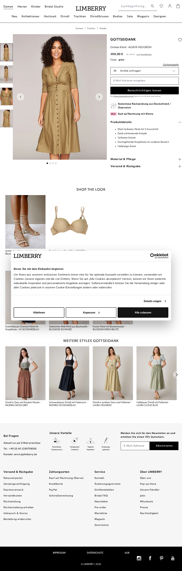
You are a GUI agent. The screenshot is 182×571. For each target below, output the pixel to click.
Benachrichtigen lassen (145, 90)
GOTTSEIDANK (123, 39)
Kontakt (99, 478)
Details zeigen (152, 301)
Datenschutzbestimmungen (123, 96)
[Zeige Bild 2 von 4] (50, 163)
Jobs (142, 495)
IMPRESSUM (59, 553)
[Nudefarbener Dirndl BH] (69, 222)
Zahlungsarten (59, 472)
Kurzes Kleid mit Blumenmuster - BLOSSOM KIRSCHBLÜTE (109, 328)
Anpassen (89, 312)
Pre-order (100, 507)
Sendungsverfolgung (17, 484)
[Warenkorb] (178, 6)
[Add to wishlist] (180, 40)
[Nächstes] (99, 96)
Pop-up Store (148, 484)
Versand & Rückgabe (18, 472)
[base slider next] (176, 374)
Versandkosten (13, 495)
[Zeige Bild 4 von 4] (56, 163)
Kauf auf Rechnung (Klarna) (66, 478)
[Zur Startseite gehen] (91, 6)
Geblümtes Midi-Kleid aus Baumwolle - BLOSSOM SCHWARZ (69, 328)
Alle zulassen (143, 312)
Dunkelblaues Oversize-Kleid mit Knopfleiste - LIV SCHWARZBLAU (22, 328)
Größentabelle (171, 65)
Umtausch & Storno (16, 513)
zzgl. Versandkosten (144, 55)
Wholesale (146, 501)
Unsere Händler (150, 490)
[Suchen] (152, 6)
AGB (127, 553)
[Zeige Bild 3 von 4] (53, 163)
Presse (144, 507)
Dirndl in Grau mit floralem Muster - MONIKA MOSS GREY (23, 404)
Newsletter (101, 501)
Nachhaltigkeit (149, 513)
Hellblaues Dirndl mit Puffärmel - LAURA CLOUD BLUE (152, 404)
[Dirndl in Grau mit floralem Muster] (25, 373)
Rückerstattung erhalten (19, 507)
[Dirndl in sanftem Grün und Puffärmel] (113, 373)
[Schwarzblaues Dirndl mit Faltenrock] (69, 373)
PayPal (53, 490)
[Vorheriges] (20, 96)
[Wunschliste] (161, 6)
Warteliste (101, 513)
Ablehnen (39, 312)
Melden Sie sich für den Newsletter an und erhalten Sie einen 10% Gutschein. (148, 435)
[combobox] (133, 6)
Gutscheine (102, 525)
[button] (144, 71)
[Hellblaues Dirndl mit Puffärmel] (156, 373)
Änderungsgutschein (108, 484)
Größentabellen (104, 490)
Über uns (145, 478)
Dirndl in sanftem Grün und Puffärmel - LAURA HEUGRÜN (112, 404)
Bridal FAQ (101, 495)
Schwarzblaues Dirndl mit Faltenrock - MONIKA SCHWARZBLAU (68, 404)
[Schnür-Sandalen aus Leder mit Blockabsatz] (25, 222)
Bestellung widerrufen (17, 519)
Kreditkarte (56, 484)
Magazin (100, 519)
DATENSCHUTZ (95, 553)
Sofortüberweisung (61, 495)
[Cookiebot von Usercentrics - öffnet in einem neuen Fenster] (152, 256)
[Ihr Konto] (170, 6)
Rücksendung (12, 501)
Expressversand (13, 490)
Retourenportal (13, 478)
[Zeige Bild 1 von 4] (47, 163)
